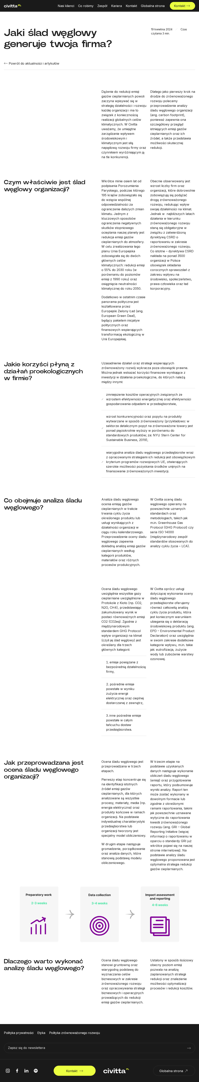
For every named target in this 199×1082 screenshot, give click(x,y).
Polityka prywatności (18, 1033)
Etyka (41, 1033)
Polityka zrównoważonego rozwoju (74, 1033)
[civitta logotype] (12, 5)
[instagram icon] (8, 1071)
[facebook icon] (17, 1071)
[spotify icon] (36, 1071)
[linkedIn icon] (26, 1071)
